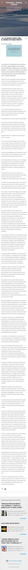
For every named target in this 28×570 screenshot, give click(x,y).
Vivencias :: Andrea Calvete (14, 4)
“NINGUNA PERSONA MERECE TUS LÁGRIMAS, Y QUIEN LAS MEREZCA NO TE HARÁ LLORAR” (11, 505)
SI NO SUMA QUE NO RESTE (10, 523)
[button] (26, 38)
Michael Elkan (18, 563)
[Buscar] (26, 3)
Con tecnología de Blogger (15, 561)
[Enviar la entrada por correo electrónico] (5, 489)
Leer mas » (23, 518)
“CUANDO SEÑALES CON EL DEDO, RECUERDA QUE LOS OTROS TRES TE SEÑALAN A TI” (11, 541)
